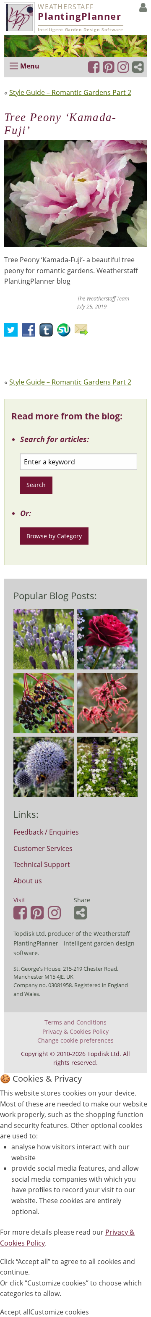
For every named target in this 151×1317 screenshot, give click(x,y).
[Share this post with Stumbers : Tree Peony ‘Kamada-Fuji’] (66, 332)
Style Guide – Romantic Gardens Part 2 (70, 92)
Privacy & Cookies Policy (75, 1032)
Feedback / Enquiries (46, 832)
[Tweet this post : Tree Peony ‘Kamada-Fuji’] (13, 332)
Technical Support (41, 864)
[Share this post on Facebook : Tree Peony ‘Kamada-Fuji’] (30, 332)
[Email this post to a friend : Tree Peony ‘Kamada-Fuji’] (83, 332)
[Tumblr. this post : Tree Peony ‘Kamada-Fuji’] (48, 332)
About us (27, 880)
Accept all (15, 1312)
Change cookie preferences (75, 1040)
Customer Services (43, 848)
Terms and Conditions (75, 1022)
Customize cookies (59, 1312)
